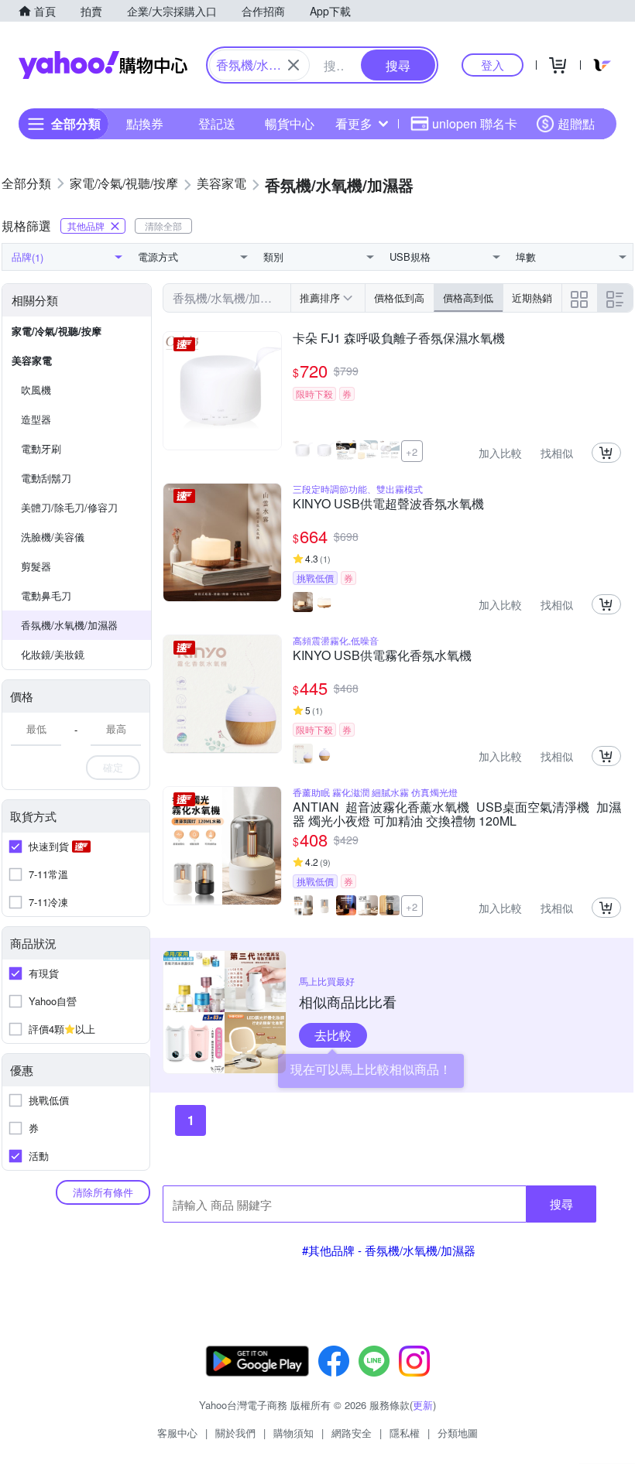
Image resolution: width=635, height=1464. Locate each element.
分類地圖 (458, 1432)
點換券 (144, 123)
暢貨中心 (289, 123)
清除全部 (163, 225)
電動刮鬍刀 (46, 477)
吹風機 (36, 389)
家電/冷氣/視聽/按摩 (56, 330)
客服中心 (177, 1432)
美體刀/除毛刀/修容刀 (69, 507)
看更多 (353, 123)
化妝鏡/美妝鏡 (52, 654)
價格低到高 (399, 297)
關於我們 (235, 1432)
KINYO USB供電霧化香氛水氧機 (382, 656)
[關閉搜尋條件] (293, 65)
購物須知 (293, 1432)
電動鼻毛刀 (46, 595)
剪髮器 (36, 566)
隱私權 (405, 1432)
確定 (113, 767)
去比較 (333, 1035)
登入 (492, 64)
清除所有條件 (103, 1192)
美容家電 (32, 360)
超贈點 (576, 123)
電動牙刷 (41, 448)
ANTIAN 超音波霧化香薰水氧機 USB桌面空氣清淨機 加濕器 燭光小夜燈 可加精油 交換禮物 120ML (457, 814)
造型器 (36, 419)
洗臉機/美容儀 (52, 536)
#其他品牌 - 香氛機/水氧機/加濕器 (388, 1250)
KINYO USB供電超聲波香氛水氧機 (388, 504)
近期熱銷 (532, 297)
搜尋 (561, 1203)
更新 (423, 1404)
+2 (411, 451)
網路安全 (351, 1432)
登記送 (216, 123)
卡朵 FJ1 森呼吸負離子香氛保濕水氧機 (399, 339)
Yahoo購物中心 (103, 65)
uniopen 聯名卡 (474, 123)
